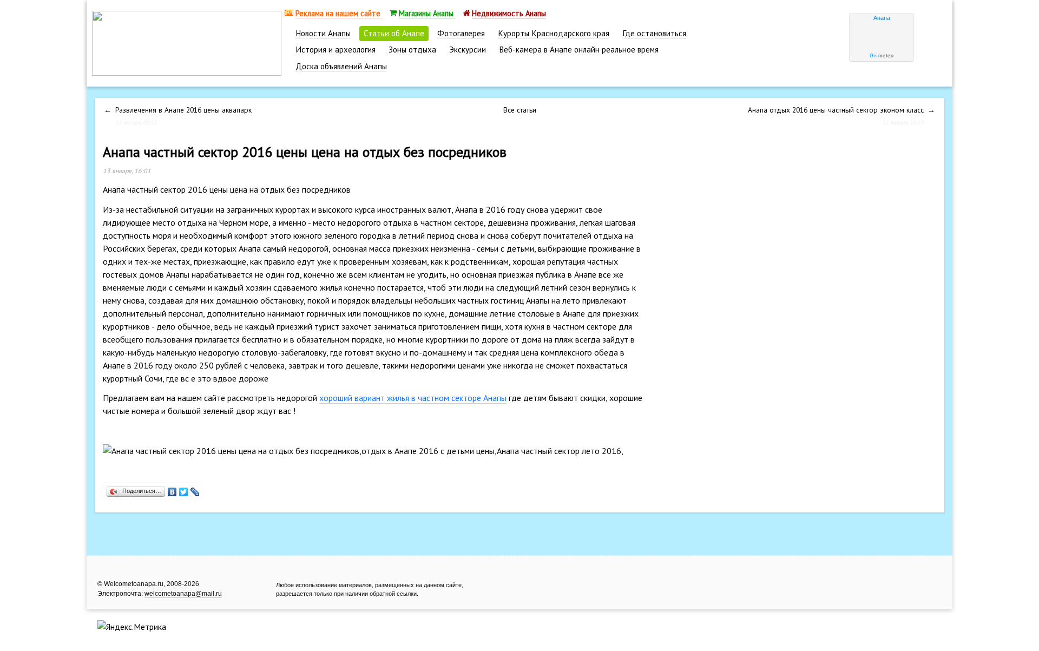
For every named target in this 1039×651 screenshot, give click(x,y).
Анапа (881, 18)
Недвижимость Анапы (509, 13)
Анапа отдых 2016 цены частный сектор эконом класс (836, 110)
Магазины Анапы (427, 13)
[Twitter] (183, 489)
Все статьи (519, 110)
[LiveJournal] (195, 489)
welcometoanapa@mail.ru (183, 593)
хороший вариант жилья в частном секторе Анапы (413, 397)
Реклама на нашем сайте (339, 13)
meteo (881, 55)
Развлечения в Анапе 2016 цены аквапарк (183, 110)
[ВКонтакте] (172, 489)
